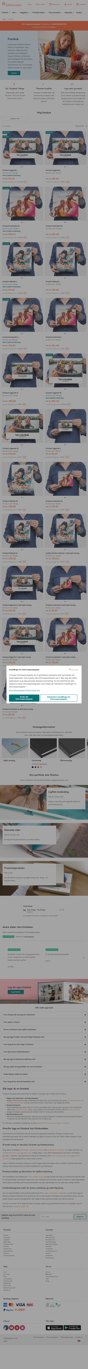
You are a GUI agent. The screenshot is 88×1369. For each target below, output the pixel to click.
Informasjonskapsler (17, 690)
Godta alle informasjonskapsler (24, 698)
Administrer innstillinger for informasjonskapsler (58, 698)
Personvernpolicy (33, 690)
